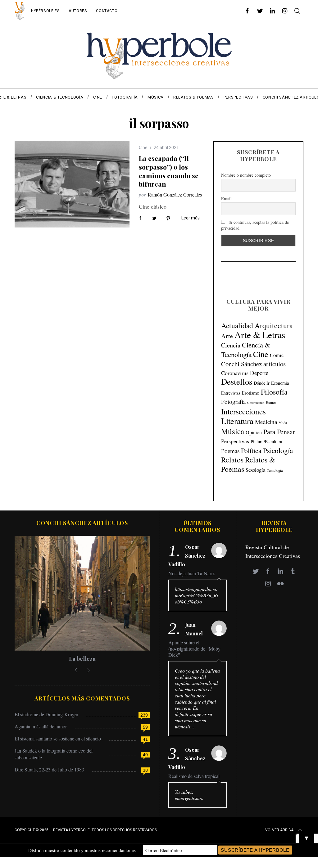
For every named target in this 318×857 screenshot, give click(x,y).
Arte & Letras (259, 335)
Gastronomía (255, 402)
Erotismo (250, 392)
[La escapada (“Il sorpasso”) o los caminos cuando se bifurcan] (72, 184)
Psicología (278, 450)
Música (232, 431)
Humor (271, 402)
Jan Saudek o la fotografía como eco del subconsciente (54, 754)
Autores (78, 11)
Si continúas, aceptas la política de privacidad (255, 225)
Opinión (254, 432)
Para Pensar (279, 431)
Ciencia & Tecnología (245, 349)
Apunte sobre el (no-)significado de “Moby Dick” (194, 648)
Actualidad (237, 325)
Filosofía (274, 392)
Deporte (259, 373)
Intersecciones (243, 411)
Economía (280, 383)
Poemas (230, 451)
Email (226, 198)
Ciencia (230, 345)
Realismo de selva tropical (194, 776)
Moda (283, 422)
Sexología (255, 469)
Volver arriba (279, 830)
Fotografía (233, 401)
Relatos (232, 460)
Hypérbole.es (45, 11)
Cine (143, 147)
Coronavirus (234, 373)
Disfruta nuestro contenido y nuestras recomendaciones (82, 850)
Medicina (266, 422)
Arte (227, 336)
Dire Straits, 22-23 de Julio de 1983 (49, 769)
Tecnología (275, 470)
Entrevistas (230, 393)
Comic (277, 355)
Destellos (236, 381)
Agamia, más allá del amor (41, 726)
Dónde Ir (262, 383)
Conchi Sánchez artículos (253, 364)
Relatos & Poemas (248, 464)
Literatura (237, 420)
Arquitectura (274, 325)
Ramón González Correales (175, 194)
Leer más (190, 217)
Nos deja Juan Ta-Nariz (191, 573)
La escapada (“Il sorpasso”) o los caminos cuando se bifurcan (168, 171)
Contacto (106, 11)
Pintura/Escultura (266, 441)
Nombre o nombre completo (246, 175)
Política (251, 450)
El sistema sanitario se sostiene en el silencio (58, 738)
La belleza (82, 658)
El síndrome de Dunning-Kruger (46, 714)
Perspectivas (235, 441)
